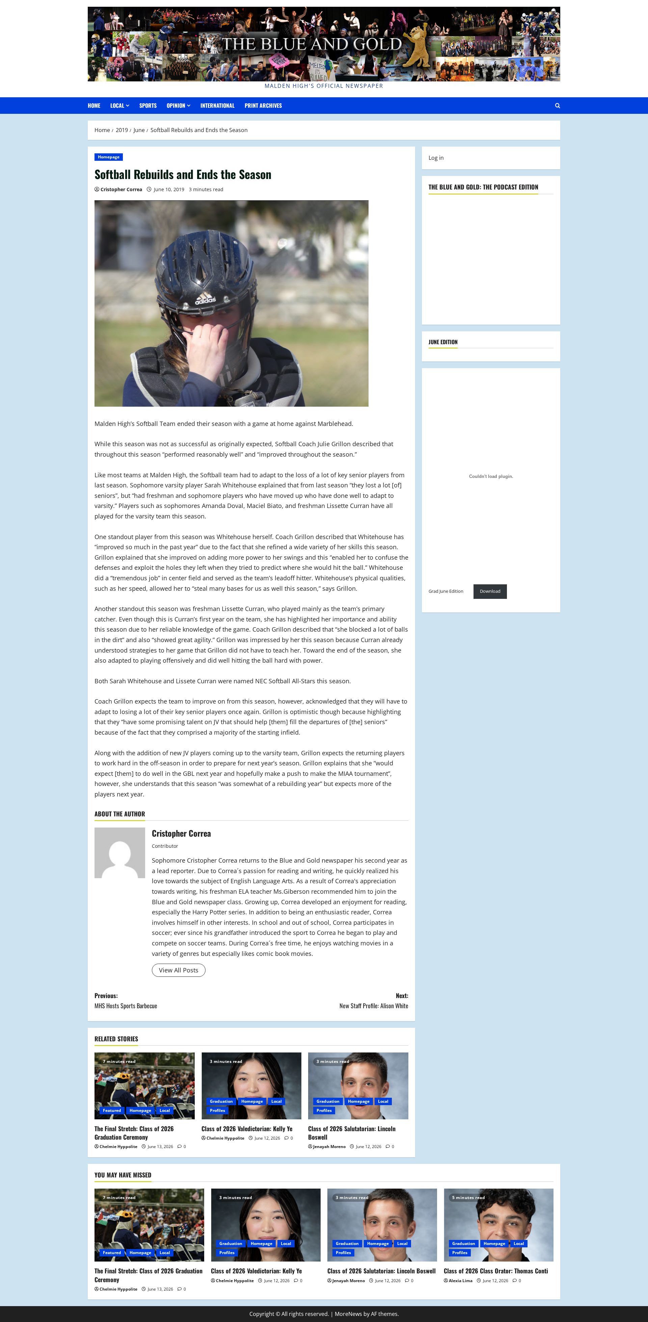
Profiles (217, 1110)
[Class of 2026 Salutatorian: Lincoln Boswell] (358, 1085)
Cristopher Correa (121, 189)
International (217, 105)
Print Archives (263, 105)
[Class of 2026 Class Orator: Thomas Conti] (499, 1225)
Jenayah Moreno (329, 1146)
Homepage (108, 157)
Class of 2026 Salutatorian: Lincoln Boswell (352, 1132)
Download (490, 591)
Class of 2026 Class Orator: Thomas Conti (496, 1270)
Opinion (176, 105)
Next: (374, 1000)
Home (94, 105)
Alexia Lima (461, 1280)
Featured (112, 1110)
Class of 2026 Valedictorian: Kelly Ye (246, 1128)
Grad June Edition (446, 591)
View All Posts (178, 970)
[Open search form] (557, 105)
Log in (436, 157)
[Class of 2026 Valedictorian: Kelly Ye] (251, 1085)
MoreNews (348, 1314)
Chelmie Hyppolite (118, 1146)
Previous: (125, 1000)
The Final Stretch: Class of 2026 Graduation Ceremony (134, 1132)
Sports (148, 105)
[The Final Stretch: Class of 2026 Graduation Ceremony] (144, 1085)
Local (117, 105)
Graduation (221, 1101)
